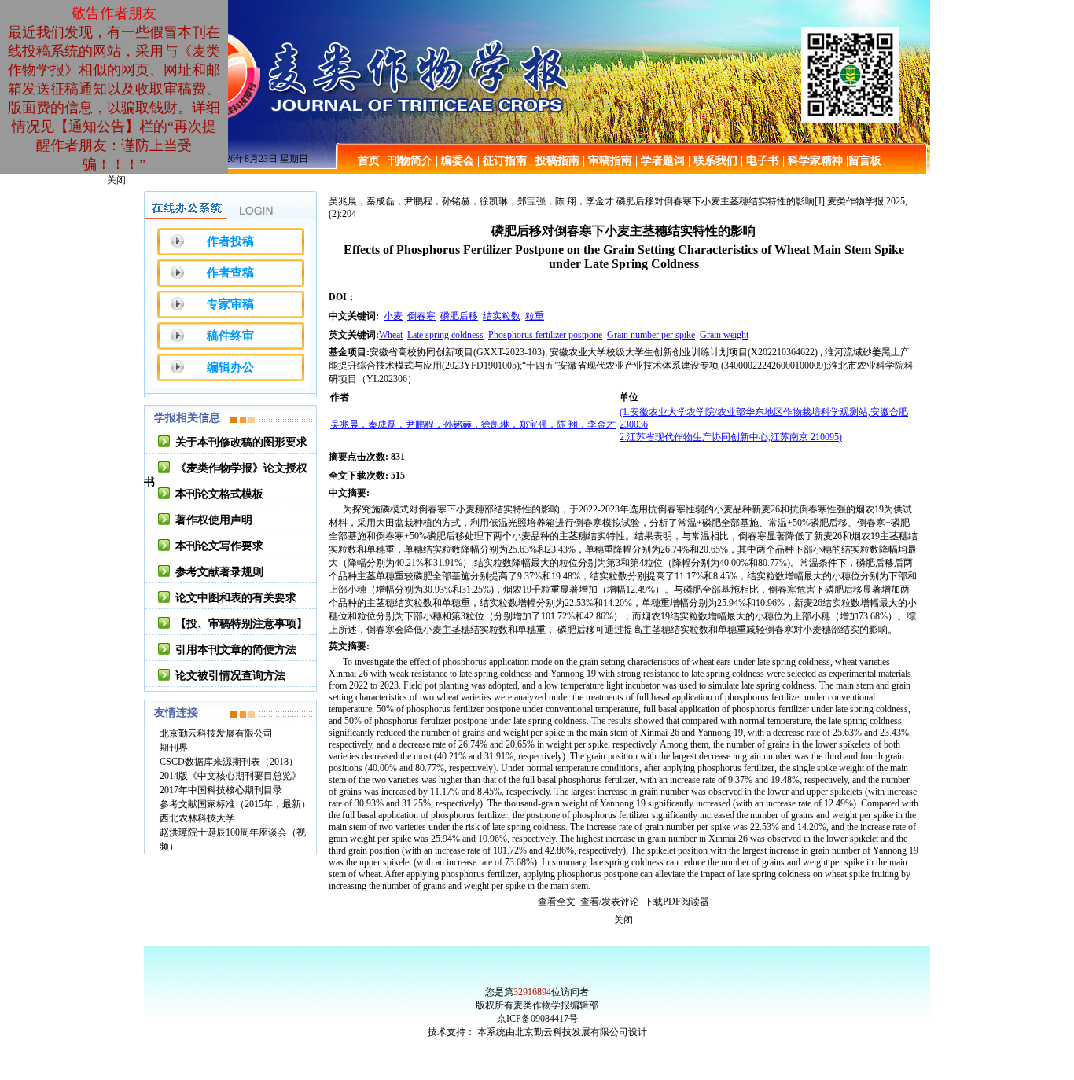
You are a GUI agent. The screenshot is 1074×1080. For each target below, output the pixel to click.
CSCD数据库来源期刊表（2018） (229, 761)
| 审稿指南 (607, 161)
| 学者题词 (660, 161)
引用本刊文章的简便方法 (235, 650)
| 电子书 (760, 161)
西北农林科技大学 (197, 818)
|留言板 (863, 161)
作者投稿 (230, 241)
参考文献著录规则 (219, 572)
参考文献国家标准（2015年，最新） (235, 804)
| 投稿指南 (554, 161)
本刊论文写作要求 (219, 546)
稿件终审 (230, 335)
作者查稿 (230, 272)
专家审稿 (230, 304)
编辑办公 (230, 367)
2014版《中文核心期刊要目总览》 (230, 775)
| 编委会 (455, 161)
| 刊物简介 (407, 161)
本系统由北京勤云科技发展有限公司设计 (562, 1032)
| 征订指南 (502, 161)
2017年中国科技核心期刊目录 (221, 789)
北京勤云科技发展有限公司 (216, 733)
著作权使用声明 (213, 520)
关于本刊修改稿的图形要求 (241, 442)
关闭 (116, 180)
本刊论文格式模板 (219, 494)
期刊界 (174, 747)
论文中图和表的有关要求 (235, 598)
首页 (369, 161)
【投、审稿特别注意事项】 (241, 624)
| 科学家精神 (812, 161)
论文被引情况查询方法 (230, 675)
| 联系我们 (712, 161)
